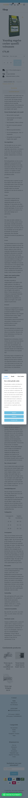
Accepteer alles (14, 420)
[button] (12, 794)
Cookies (6, 376)
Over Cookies (21, 376)
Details (12, 376)
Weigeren (14, 412)
